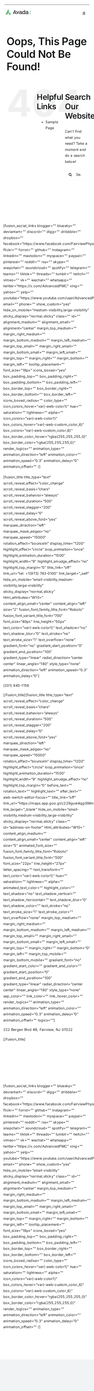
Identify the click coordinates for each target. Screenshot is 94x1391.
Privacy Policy (45, 1349)
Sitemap (63, 1349)
